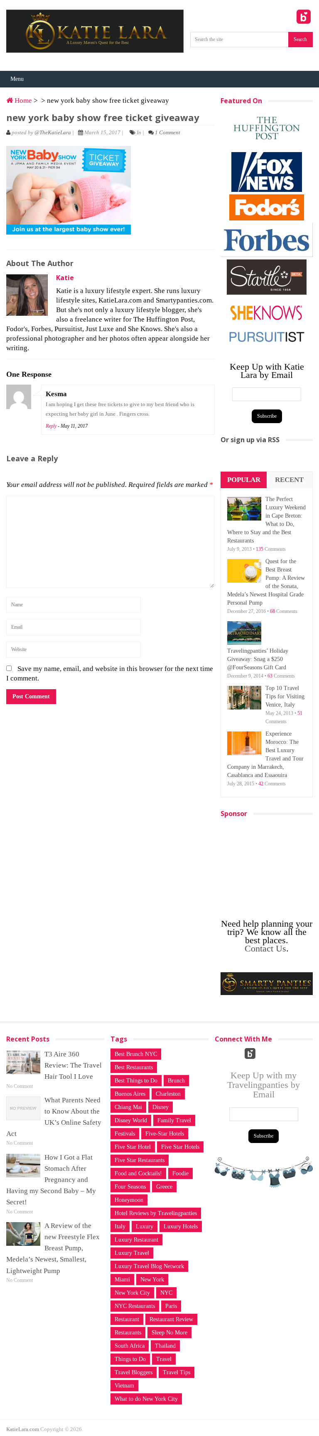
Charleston (168, 1094)
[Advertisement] (270, 864)
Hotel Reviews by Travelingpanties (156, 1213)
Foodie (180, 1173)
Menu (17, 79)
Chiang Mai (128, 1107)
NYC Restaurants (135, 1306)
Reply (51, 426)
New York (152, 1279)
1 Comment (167, 132)
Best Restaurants (134, 1067)
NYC (166, 1293)
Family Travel (174, 1120)
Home (22, 100)
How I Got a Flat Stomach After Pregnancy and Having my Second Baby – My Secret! (51, 1179)
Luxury (144, 1226)
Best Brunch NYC (136, 1054)
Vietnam (124, 1386)
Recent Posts (289, 487)
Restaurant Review (171, 1319)
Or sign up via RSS (250, 439)
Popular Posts (243, 487)
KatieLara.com (22, 1429)
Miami (122, 1279)
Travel (164, 1359)
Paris (171, 1306)
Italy (120, 1226)
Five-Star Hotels (164, 1134)
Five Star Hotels (180, 1147)
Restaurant (127, 1319)
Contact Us (265, 948)
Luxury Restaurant (136, 1240)
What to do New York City (146, 1399)
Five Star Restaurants (139, 1160)
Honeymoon (129, 1200)
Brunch (176, 1081)
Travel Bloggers (133, 1372)
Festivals (125, 1134)
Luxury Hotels (181, 1226)
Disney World (131, 1120)
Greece (164, 1187)
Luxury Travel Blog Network (149, 1266)
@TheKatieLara (52, 132)
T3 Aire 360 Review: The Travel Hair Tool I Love (73, 1065)
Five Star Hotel (133, 1147)
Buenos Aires (130, 1094)
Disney (160, 1107)
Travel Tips (176, 1372)
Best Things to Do (136, 1081)
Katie (65, 277)
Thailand (165, 1346)
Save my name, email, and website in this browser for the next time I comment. (109, 673)
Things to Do (130, 1359)
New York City (132, 1293)
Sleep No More (169, 1332)
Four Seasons (130, 1187)
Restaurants (128, 1332)
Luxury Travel (132, 1253)
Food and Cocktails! (138, 1173)
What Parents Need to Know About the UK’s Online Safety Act (53, 1117)
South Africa (130, 1346)
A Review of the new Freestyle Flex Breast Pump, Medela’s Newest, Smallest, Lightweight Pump (53, 1248)
